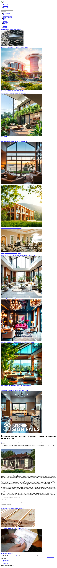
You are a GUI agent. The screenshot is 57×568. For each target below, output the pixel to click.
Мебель (5, 27)
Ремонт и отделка (7, 16)
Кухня (4, 18)
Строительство (6, 13)
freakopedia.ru (15, 555)
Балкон (5, 26)
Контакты (5, 6)
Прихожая (5, 22)
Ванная (5, 23)
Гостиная (5, 19)
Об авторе (5, 7)
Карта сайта (6, 4)
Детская (5, 24)
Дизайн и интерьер (7, 17)
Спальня (5, 21)
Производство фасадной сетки (8, 441)
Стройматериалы (7, 14)
